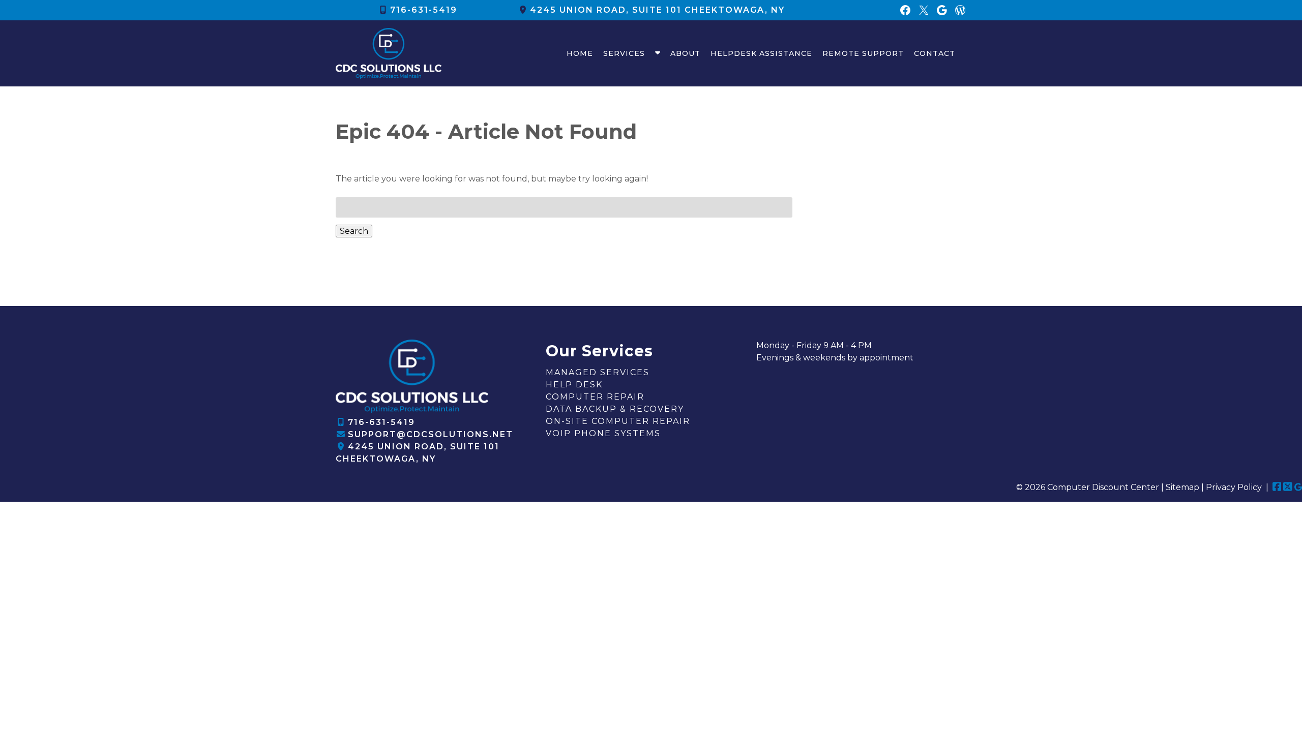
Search (354, 231)
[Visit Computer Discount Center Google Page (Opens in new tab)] (1298, 487)
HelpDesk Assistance (761, 53)
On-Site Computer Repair (618, 421)
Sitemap (1182, 487)
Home (580, 53)
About (685, 53)
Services (624, 53)
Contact (934, 53)
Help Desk (574, 384)
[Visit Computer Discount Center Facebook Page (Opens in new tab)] (1277, 487)
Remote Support (863, 53)
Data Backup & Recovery (615, 409)
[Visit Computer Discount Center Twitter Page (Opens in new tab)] (1287, 487)
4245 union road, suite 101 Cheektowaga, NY (657, 10)
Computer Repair (595, 397)
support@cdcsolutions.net (430, 434)
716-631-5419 (423, 10)
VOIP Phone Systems (603, 433)
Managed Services (597, 372)
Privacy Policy (1234, 487)
